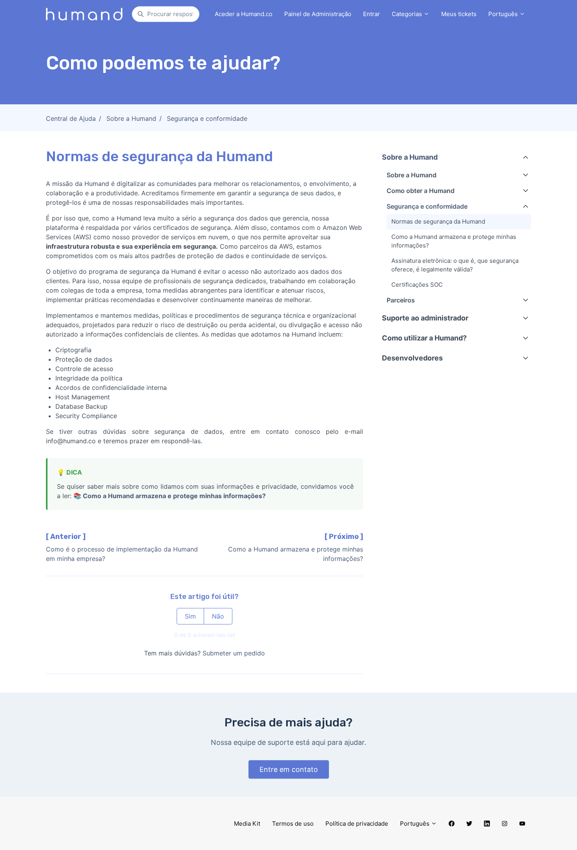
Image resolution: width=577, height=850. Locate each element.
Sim (190, 616)
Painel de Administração (317, 14)
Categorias (408, 14)
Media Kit (247, 823)
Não (218, 616)
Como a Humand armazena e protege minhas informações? (174, 496)
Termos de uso (293, 823)
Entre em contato (288, 769)
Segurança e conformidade (207, 118)
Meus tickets (459, 14)
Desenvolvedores (412, 358)
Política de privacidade (356, 823)
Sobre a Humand (131, 118)
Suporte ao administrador (425, 318)
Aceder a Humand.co (243, 14)
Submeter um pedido (234, 653)
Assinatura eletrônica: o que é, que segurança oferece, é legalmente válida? (455, 265)
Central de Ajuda (71, 118)
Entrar (371, 14)
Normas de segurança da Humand (438, 221)
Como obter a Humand (421, 191)
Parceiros (401, 300)
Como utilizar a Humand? (424, 338)
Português (503, 14)
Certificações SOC (417, 284)
